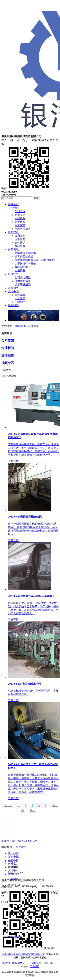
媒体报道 (7, 355)
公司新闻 (7, 340)
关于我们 (13, 853)
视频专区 (7, 363)
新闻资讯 (33, 326)
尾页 (32, 810)
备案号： (6, 841)
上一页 (8, 805)
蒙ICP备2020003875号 (25, 841)
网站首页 (20, 326)
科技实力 (13, 863)
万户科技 (20, 847)
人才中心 (13, 870)
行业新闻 (7, 348)
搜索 (36, 198)
